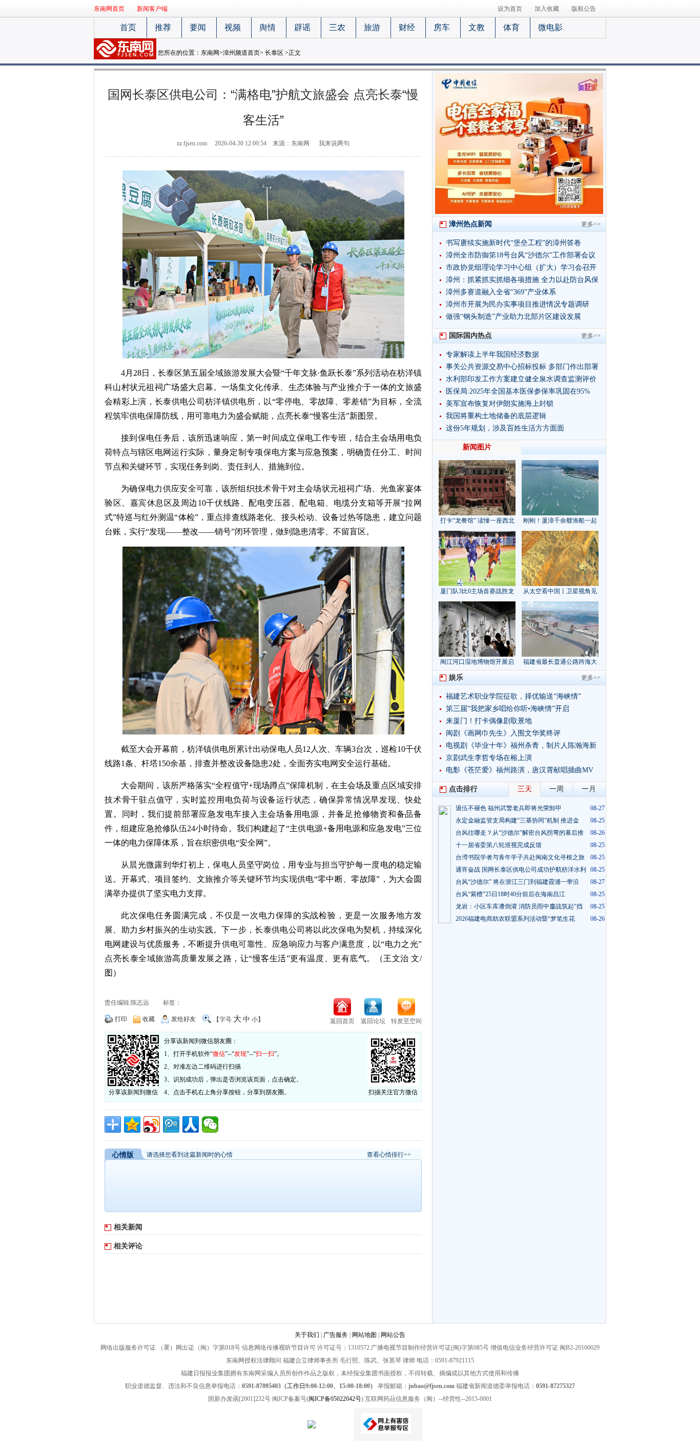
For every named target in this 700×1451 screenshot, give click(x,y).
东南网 (210, 52)
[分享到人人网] (190, 1124)
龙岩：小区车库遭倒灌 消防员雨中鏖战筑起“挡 (519, 906)
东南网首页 (109, 8)
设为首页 (510, 8)
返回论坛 (373, 1021)
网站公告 (393, 1334)
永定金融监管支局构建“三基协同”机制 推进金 (517, 820)
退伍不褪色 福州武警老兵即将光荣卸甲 (509, 808)
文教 (476, 27)
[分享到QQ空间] (132, 1124)
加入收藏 (546, 8)
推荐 (163, 27)
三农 (337, 27)
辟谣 (302, 27)
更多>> (591, 224)
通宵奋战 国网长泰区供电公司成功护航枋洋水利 (521, 869)
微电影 (550, 27)
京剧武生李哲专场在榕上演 (489, 758)
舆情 (267, 27)
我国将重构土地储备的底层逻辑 (496, 416)
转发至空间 (406, 1021)
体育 (511, 27)
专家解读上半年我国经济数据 (492, 354)
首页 (128, 27)
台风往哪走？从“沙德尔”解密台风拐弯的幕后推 (520, 832)
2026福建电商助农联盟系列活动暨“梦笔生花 (515, 918)
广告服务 (335, 1334)
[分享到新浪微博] (151, 1124)
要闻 (198, 27)
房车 (442, 27)
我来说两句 (334, 143)
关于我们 (307, 1334)
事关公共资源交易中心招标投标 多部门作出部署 (522, 367)
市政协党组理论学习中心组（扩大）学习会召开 (521, 267)
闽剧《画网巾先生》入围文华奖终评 (503, 733)
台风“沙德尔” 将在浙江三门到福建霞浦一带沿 (517, 881)
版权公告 (583, 8)
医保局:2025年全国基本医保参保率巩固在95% (518, 391)
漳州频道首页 (241, 52)
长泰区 (274, 52)
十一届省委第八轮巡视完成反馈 (499, 845)
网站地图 (364, 1334)
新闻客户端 (152, 8)
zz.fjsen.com (192, 143)
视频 (232, 27)
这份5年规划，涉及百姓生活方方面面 (505, 428)
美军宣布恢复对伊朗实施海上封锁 (499, 403)
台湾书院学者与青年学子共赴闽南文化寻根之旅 (520, 857)
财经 (407, 27)
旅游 (372, 27)
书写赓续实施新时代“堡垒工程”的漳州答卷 (513, 243)
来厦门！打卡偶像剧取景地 (489, 721)
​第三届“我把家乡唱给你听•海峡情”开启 (507, 708)
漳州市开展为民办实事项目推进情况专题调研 (517, 304)
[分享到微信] (210, 1124)
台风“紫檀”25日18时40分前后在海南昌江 (510, 894)
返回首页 (342, 1021)
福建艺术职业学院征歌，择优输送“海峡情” (513, 696)
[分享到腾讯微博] (171, 1124)
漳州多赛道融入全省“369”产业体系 (501, 292)
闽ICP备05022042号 (334, 1398)
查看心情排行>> (389, 1154)
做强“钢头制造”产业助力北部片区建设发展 (513, 316)
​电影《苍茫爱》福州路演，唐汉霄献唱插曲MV (519, 770)
